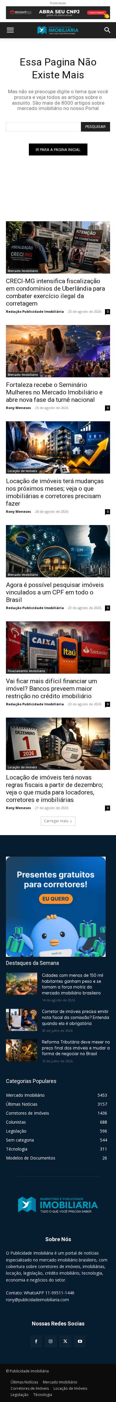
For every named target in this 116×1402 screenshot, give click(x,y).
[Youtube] (80, 1341)
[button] (10, 30)
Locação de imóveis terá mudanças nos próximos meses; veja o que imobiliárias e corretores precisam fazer (55, 492)
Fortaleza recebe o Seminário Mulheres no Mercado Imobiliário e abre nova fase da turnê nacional (54, 392)
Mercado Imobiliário (23, 271)
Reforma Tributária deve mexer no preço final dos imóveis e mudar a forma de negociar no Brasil (76, 1047)
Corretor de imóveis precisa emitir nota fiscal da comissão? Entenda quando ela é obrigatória (75, 1017)
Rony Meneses (18, 407)
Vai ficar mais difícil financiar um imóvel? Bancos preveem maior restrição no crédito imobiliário (51, 689)
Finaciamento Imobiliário (26, 671)
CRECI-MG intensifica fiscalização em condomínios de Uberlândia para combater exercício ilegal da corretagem (55, 292)
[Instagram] (51, 1341)
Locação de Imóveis (22, 471)
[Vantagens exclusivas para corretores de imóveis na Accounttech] (58, 12)
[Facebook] (36, 1341)
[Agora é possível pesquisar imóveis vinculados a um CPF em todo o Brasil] (58, 551)
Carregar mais (56, 820)
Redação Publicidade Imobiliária (35, 311)
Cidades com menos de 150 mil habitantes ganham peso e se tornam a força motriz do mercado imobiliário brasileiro (72, 984)
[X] (65, 1341)
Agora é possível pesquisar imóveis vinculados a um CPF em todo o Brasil (55, 592)
